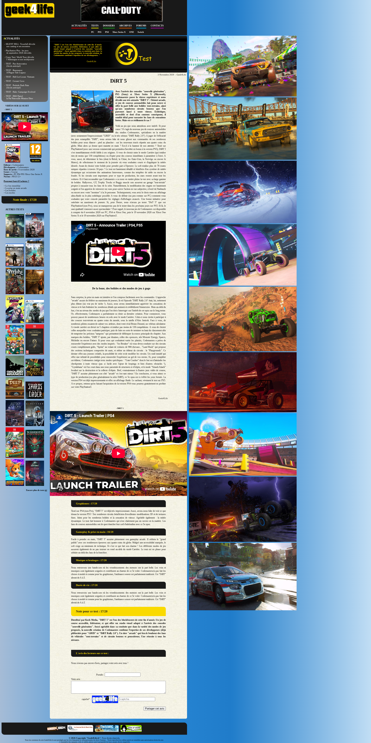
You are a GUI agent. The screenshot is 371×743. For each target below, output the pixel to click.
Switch (141, 32)
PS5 (100, 32)
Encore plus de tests (36, 490)
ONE (131, 32)
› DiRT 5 (119, 408)
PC (93, 32)
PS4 (107, 32)
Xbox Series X (119, 32)
